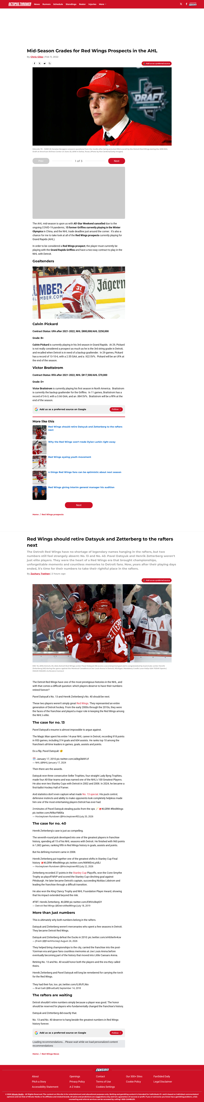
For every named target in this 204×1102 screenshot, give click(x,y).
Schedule (58, 4)
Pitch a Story (39, 1081)
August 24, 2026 (69, 941)
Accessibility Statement (45, 1086)
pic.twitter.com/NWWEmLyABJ (83, 862)
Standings (71, 4)
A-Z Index (75, 1086)
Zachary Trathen (40, 573)
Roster (82, 4)
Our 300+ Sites (134, 1076)
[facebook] (186, 4)
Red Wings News (50, 1054)
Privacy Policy (77, 1081)
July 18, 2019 (83, 905)
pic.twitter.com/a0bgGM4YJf (73, 758)
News (37, 4)
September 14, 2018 (70, 988)
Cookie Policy (133, 1081)
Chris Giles (37, 57)
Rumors (46, 4)
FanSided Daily (162, 1076)
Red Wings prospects (53, 514)
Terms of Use (103, 1081)
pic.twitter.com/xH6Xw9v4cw (104, 937)
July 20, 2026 (86, 816)
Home (36, 514)
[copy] (50, 63)
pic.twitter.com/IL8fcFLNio (74, 984)
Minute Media (18, 1094)
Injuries (92, 4)
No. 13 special (90, 794)
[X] (181, 4)
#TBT (35, 901)
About (35, 1076)
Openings (75, 1076)
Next (116, 160)
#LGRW (106, 808)
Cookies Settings (105, 1086)
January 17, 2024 (57, 762)
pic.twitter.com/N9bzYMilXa (48, 812)
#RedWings (116, 808)
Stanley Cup (80, 872)
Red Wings (82, 703)
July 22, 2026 (86, 866)
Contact (100, 1076)
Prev (40, 160)
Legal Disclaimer (163, 1081)
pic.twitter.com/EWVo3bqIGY (86, 901)
